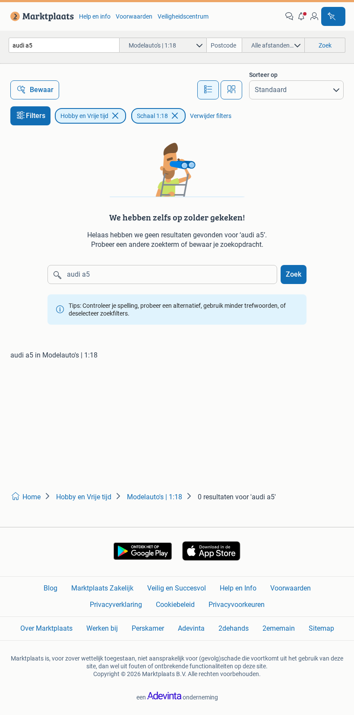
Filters (35, 116)
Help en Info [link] (238, 588)
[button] (301, 16)
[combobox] (64, 45)
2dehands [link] (233, 628)
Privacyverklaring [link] (116, 604)
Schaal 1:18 (152, 115)
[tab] (208, 89)
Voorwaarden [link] (134, 16)
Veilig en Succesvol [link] (176, 588)
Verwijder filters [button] (210, 115)
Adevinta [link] (191, 628)
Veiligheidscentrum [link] (183, 16)
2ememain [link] (278, 628)
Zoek (293, 274)
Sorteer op (263, 74)
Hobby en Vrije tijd (84, 115)
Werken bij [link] (102, 628)
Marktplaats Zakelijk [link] (102, 588)
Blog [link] (50, 588)
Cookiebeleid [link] (175, 604)
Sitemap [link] (321, 628)
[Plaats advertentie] (333, 16)
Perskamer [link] (148, 628)
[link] (40, 16)
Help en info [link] (95, 16)
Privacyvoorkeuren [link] (237, 604)
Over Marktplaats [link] (46, 628)
